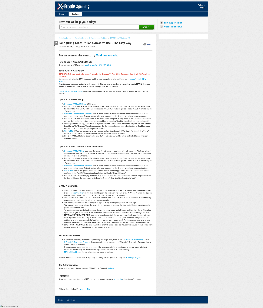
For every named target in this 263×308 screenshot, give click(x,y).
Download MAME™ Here (74, 150)
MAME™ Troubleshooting (133, 239)
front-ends (118, 279)
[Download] (126, 121)
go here (111, 268)
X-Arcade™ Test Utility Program (77, 242)
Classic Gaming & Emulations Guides (91, 38)
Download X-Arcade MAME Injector (78, 113)
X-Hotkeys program (133, 257)
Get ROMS (68, 131)
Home (61, 14)
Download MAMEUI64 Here (75, 103)
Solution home (65, 38)
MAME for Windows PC (120, 38)
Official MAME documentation (70, 91)
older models (78, 192)
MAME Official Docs (72, 252)
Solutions (75, 14)
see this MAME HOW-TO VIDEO (98, 65)
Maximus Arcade (106, 55)
